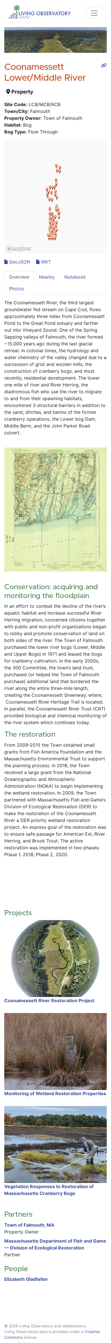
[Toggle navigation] (94, 13)
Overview (19, 277)
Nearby (47, 277)
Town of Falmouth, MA (29, 1225)
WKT (45, 262)
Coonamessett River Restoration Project (49, 1000)
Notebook (75, 277)
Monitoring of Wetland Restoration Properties (55, 1093)
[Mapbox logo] (18, 249)
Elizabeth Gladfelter (26, 1279)
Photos (16, 288)
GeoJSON (19, 262)
